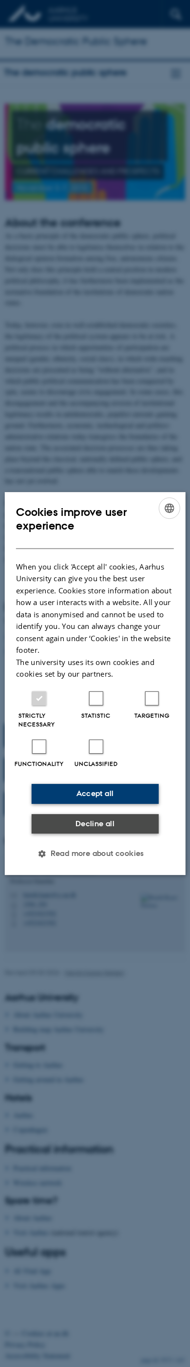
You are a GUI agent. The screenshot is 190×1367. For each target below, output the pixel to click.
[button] (95, 853)
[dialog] (95, 683)
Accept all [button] (95, 793)
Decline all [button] (95, 823)
